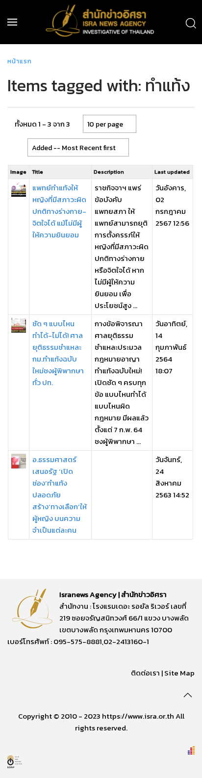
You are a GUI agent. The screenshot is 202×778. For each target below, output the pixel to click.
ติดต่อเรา (145, 672)
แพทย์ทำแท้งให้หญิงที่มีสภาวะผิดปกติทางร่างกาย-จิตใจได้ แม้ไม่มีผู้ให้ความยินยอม (59, 211)
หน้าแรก (19, 61)
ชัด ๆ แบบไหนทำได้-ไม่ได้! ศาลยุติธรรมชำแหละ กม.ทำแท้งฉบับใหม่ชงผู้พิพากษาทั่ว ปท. (58, 353)
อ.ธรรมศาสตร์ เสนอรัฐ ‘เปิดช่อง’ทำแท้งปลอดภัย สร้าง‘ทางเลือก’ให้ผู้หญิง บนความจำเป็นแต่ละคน (59, 495)
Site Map (179, 672)
